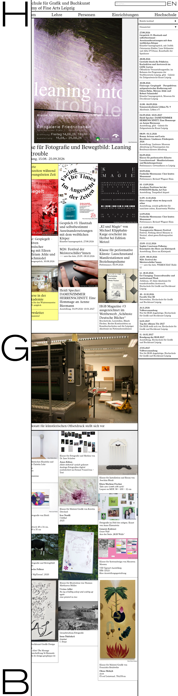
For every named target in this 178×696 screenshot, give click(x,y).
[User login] (167, 9)
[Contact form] (175, 9)
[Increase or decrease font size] (161, 9)
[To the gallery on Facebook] (171, 9)
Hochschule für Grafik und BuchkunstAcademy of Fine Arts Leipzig (55, 6)
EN (172, 4)
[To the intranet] (164, 9)
